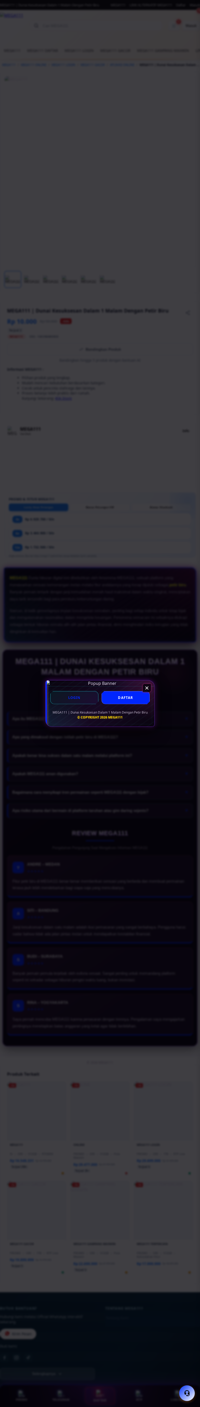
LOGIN (74, 697)
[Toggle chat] (187, 1393)
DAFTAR (125, 697)
